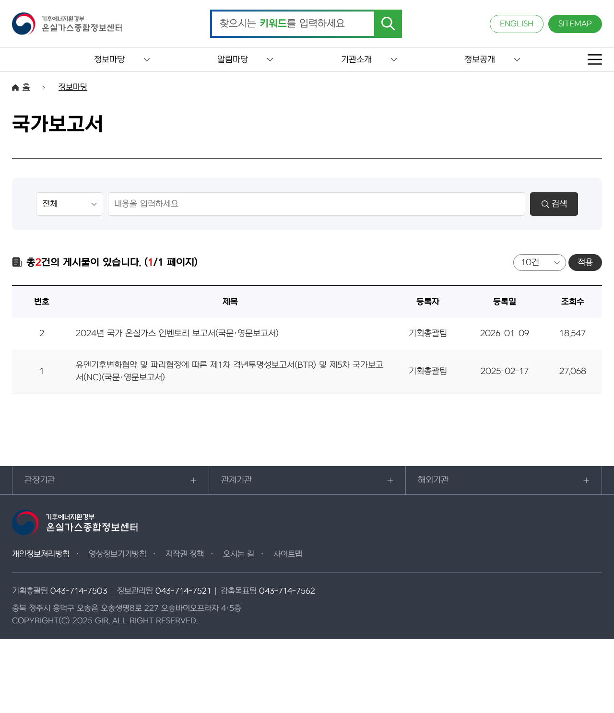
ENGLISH (516, 24)
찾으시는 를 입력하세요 (282, 24)
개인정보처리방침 (41, 554)
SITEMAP (575, 24)
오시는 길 (238, 554)
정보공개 (479, 59)
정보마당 (109, 59)
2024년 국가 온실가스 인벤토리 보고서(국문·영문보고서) (177, 333)
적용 (585, 262)
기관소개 (356, 59)
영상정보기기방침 (117, 554)
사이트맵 (287, 554)
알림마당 (232, 59)
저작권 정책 (184, 554)
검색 (559, 204)
